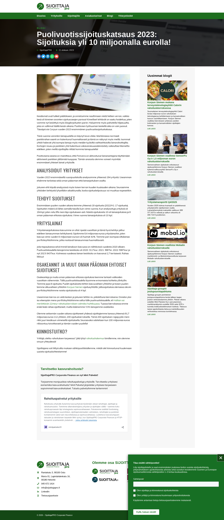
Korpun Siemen (75, 287)
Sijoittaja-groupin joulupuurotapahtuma (159, 290)
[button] (39, 56)
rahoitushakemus (95, 338)
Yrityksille (56, 16)
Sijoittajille (74, 16)
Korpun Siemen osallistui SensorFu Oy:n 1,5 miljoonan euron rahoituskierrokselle (167, 158)
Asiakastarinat (93, 16)
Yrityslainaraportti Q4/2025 (162, 202)
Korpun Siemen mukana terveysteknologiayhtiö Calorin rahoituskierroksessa (164, 105)
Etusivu (41, 16)
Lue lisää (151, 129)
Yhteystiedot (125, 16)
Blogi (110, 16)
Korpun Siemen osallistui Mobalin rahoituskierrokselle (166, 246)
